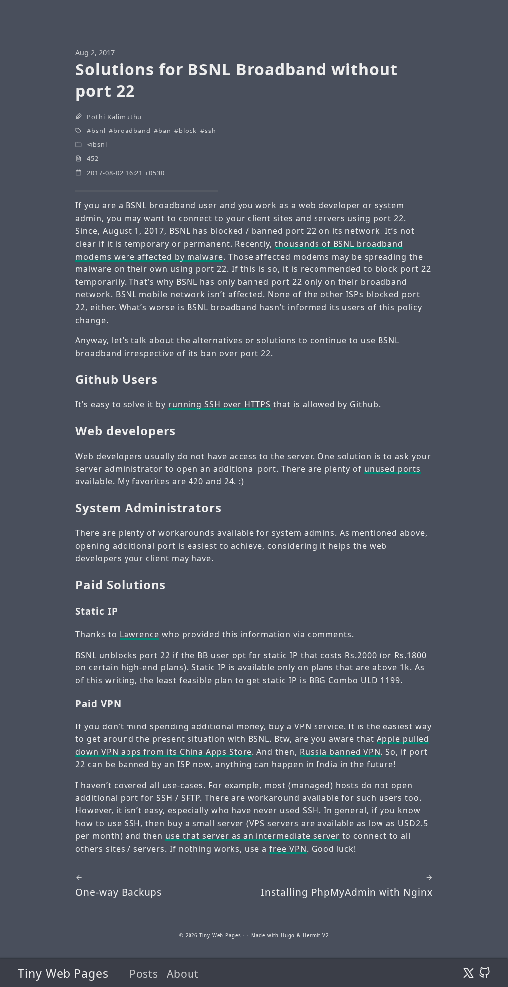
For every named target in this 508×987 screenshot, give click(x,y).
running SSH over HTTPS (219, 404)
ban (164, 130)
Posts (144, 973)
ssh (210, 130)
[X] (468, 973)
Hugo (288, 935)
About (183, 973)
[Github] (484, 973)
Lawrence (140, 634)
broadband (132, 130)
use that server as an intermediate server (252, 835)
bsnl (98, 130)
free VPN (288, 848)
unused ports (392, 468)
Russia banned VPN (340, 751)
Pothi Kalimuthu (114, 116)
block (188, 130)
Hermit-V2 (316, 935)
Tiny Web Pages (63, 973)
